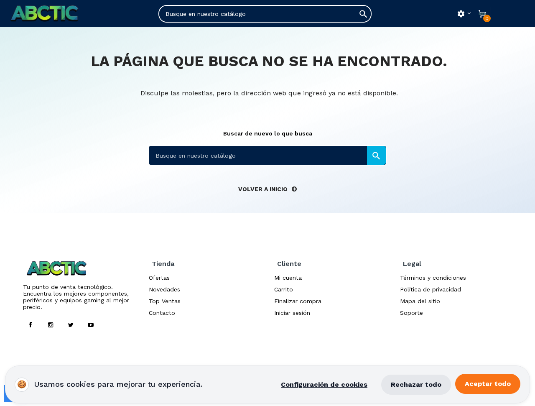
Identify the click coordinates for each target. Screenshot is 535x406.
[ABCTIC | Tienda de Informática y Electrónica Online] (53, 13)
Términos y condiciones (433, 277)
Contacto (162, 312)
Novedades (164, 289)
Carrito (283, 289)
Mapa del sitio (420, 301)
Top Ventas (165, 301)
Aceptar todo (488, 384)
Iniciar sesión (292, 312)
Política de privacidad (430, 289)
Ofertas (159, 277)
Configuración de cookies (324, 384)
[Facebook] (30, 324)
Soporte (411, 312)
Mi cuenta (288, 277)
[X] (70, 324)
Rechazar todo (416, 384)
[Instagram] (50, 324)
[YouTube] (90, 324)
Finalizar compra (297, 301)
